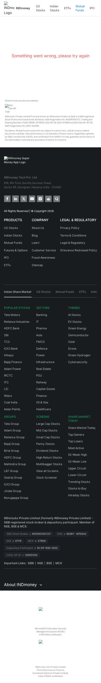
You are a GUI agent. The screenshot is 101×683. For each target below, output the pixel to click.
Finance (41, 395)
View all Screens (47, 471)
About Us (38, 228)
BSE (49, 563)
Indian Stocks (54, 8)
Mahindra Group (15, 464)
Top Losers (75, 441)
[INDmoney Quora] (56, 198)
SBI (6, 335)
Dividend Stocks (47, 450)
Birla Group (11, 450)
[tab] (17, 293)
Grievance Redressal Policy (78, 250)
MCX (58, 563)
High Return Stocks (49, 457)
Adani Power (12, 369)
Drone (72, 348)
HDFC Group (12, 457)
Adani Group (12, 430)
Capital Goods (45, 389)
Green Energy (77, 328)
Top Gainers (76, 434)
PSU (39, 375)
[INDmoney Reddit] (48, 198)
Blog (35, 235)
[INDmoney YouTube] (32, 198)
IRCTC (8, 375)
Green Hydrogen (79, 355)
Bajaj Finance (13, 362)
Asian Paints (12, 409)
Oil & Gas (42, 402)
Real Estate (43, 369)
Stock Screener (46, 477)
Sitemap (37, 265)
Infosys (8, 355)
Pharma (41, 328)
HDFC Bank (11, 328)
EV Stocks (75, 321)
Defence (41, 348)
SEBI (31, 563)
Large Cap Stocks (48, 424)
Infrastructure (45, 362)
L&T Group (11, 471)
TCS (7, 342)
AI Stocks (74, 315)
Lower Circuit (77, 475)
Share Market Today (82, 428)
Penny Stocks (45, 444)
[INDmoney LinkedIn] (15, 198)
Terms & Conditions (73, 235)
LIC (6, 389)
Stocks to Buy (77, 488)
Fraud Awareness (43, 257)
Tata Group (11, 424)
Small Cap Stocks (48, 437)
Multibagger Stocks (49, 464)
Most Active (76, 448)
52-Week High (77, 454)
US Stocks (40, 8)
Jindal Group (12, 491)
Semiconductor (78, 335)
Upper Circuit (77, 468)
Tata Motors (12, 315)
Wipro (8, 395)
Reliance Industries (16, 321)
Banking (41, 315)
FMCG (40, 342)
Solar (71, 342)
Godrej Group (13, 477)
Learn (35, 242)
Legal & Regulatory (72, 242)
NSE (40, 563)
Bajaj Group (11, 444)
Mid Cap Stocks (46, 430)
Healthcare (43, 409)
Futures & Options (15, 250)
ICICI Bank (11, 348)
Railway (41, 382)
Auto (39, 335)
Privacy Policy (69, 228)
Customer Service (44, 250)
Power (40, 355)
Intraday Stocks (78, 495)
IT (37, 321)
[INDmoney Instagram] (40, 198)
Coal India (10, 402)
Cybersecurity (77, 362)
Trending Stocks (79, 482)
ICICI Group (11, 484)
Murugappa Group (16, 498)
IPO (92, 8)
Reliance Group (14, 437)
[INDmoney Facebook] (7, 198)
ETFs (67, 8)
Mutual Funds (80, 8)
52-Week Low (77, 461)
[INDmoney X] (23, 198)
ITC (6, 382)
